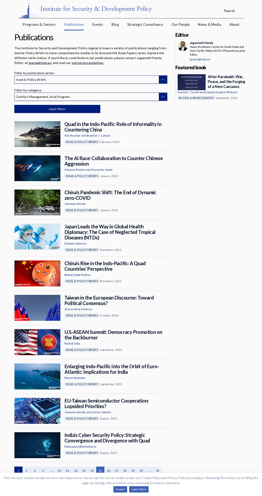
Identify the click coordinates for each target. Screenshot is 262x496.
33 (157, 470)
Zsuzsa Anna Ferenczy (78, 309)
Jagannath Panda (201, 43)
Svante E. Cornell (188, 92)
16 (108, 470)
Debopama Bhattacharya (80, 446)
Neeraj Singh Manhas (77, 274)
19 (133, 470)
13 (84, 470)
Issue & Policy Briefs (82, 142)
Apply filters (57, 109)
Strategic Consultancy (145, 24)
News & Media (209, 24)
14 (92, 470)
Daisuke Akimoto (75, 243)
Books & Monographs (196, 98)
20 (141, 470)
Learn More (139, 489)
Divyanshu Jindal (101, 169)
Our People (181, 24)
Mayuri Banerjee (74, 377)
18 (125, 470)
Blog (115, 24)
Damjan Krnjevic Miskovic (221, 92)
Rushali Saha (72, 343)
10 (59, 470)
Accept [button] (120, 489)
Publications (74, 24)
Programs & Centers (39, 24)
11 (67, 470)
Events (97, 24)
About (234, 24)
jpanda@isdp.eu (39, 63)
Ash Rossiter (72, 135)
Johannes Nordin (75, 203)
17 (117, 470)
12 (76, 470)
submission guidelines (88, 63)
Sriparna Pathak (74, 169)
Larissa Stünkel (101, 412)
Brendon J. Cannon (99, 135)
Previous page (18, 471)
